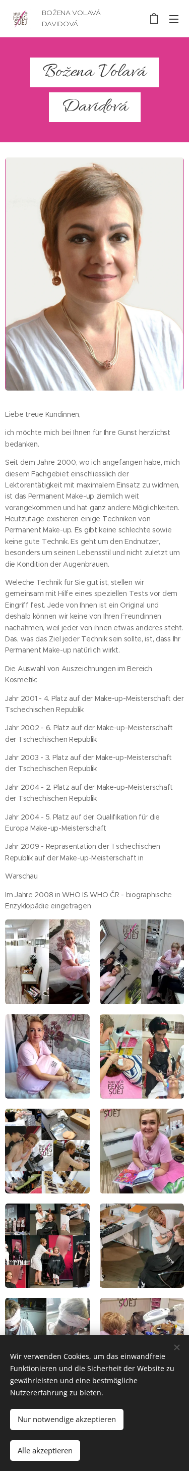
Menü (174, 19)
